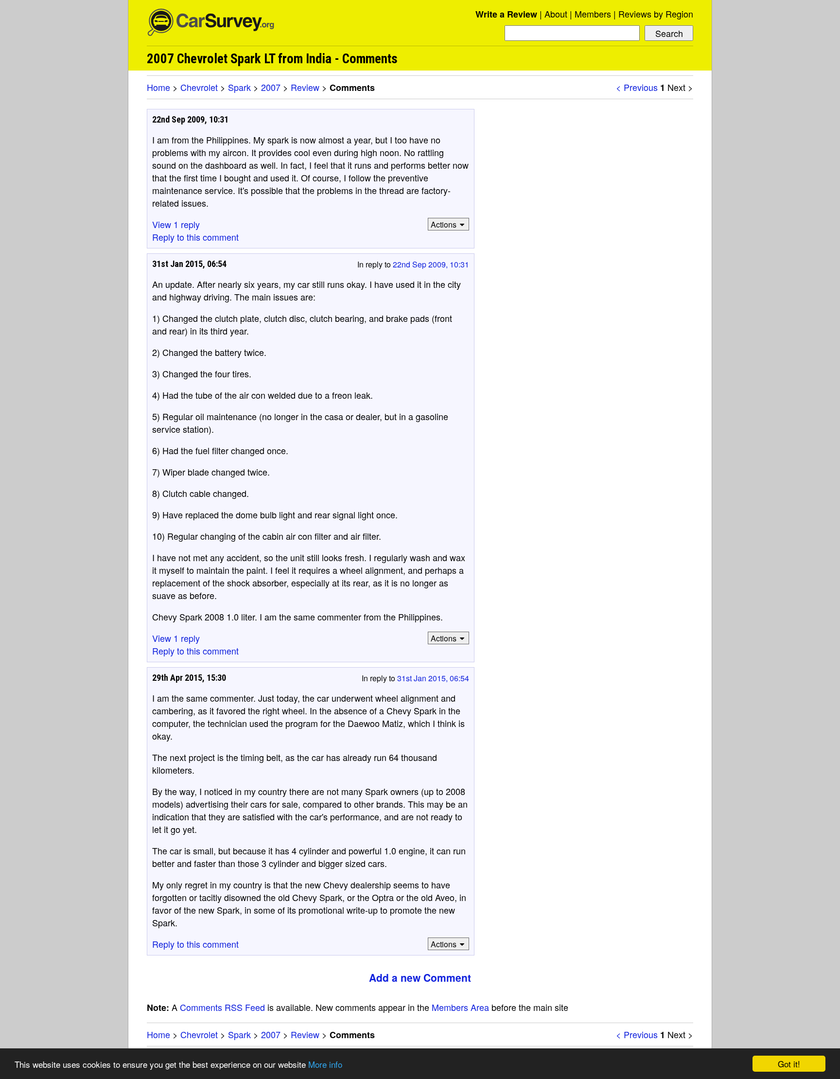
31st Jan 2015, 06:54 (433, 678)
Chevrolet (199, 87)
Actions (443, 224)
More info (325, 1064)
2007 (270, 87)
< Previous (637, 87)
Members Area (460, 1007)
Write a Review (506, 14)
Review (305, 87)
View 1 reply (176, 224)
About (555, 13)
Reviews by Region (655, 13)
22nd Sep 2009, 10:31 (431, 264)
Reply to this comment (195, 236)
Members (593, 13)
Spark (239, 87)
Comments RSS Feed (222, 1007)
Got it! (789, 1064)
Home (158, 87)
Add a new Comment (420, 977)
